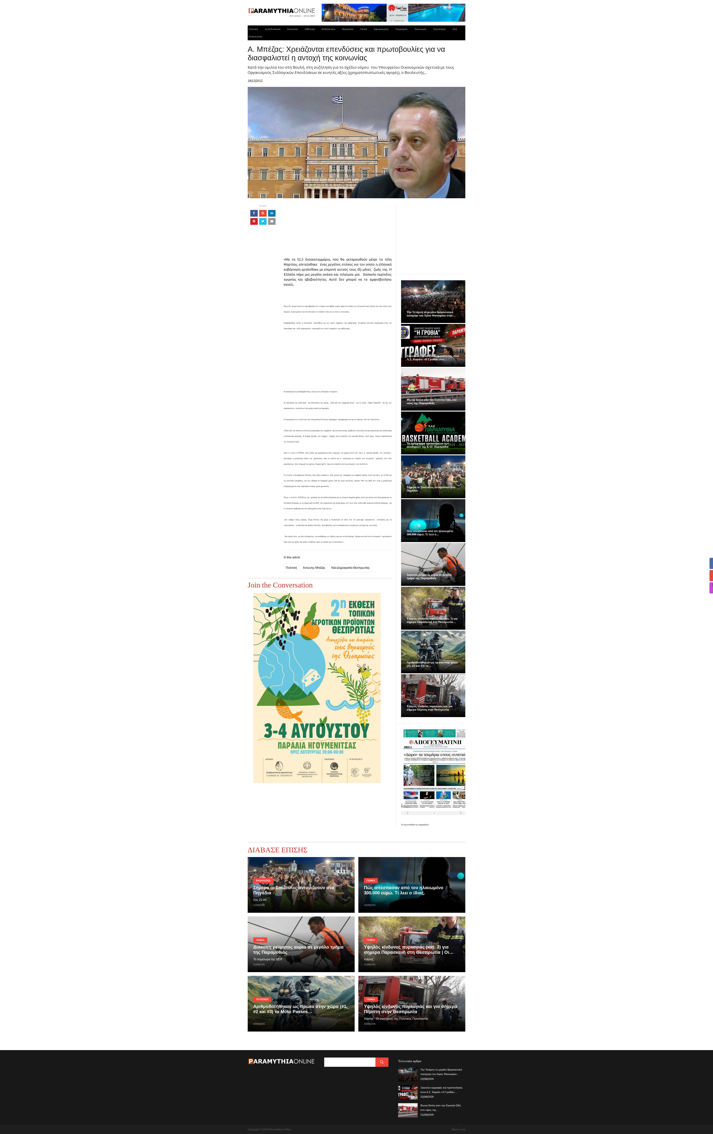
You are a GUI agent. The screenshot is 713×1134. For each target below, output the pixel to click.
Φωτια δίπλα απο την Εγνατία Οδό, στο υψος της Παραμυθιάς (432, 401)
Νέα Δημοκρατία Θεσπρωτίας (350, 567)
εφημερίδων (424, 825)
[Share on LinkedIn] (272, 213)
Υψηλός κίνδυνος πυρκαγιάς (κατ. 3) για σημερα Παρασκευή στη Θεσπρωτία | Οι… (409, 949)
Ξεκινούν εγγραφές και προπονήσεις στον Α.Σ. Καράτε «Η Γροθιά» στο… (433, 357)
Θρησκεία (347, 29)
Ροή (455, 29)
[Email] (272, 221)
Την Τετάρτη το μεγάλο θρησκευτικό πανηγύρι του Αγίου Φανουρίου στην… (431, 314)
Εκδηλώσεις (328, 29)
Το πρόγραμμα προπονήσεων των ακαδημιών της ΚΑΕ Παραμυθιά (428, 445)
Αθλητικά (310, 29)
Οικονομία (420, 29)
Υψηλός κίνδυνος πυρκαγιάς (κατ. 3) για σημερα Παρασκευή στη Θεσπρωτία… (432, 620)
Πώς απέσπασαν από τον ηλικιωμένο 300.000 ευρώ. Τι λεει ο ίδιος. (403, 890)
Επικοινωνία (255, 36)
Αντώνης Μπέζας (314, 567)
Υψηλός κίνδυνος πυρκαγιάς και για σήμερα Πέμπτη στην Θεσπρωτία (429, 708)
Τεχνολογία (439, 29)
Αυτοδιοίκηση (273, 29)
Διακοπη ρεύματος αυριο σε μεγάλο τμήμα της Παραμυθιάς (429, 576)
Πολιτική (253, 29)
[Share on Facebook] (254, 213)
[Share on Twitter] (263, 221)
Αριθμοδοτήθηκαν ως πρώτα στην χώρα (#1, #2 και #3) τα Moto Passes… (300, 1009)
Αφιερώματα (381, 29)
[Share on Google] (263, 213)
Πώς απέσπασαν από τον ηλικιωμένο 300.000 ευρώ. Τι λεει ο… (430, 532)
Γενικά (363, 29)
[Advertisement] (338, 231)
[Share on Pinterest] (254, 221)
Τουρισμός (401, 29)
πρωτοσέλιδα (409, 825)
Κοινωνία (292, 29)
